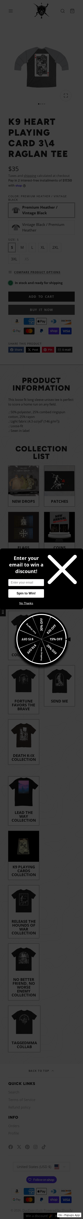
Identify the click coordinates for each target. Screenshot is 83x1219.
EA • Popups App (69, 1215)
